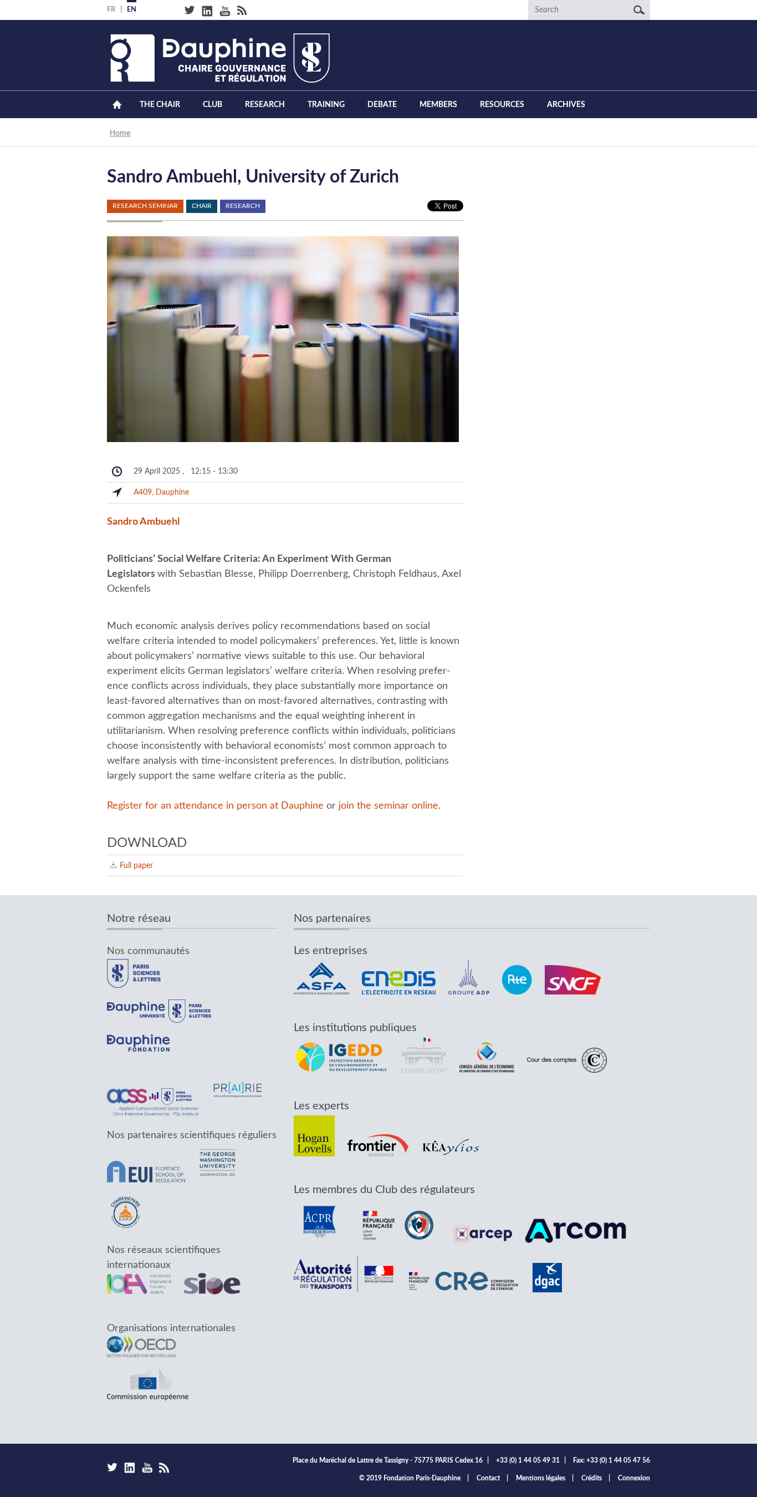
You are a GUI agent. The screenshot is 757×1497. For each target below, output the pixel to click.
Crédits (591, 1478)
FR (111, 9)
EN (131, 9)
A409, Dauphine (161, 492)
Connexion (634, 1478)
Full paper (136, 865)
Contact (488, 1478)
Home (117, 104)
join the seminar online (388, 806)
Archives (566, 105)
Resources (502, 105)
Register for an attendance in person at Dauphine (215, 806)
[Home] (218, 58)
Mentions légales (540, 1478)
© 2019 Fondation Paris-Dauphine (410, 1478)
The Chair (160, 105)
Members (438, 105)
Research (265, 105)
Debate (382, 105)
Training (326, 105)
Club (212, 105)
